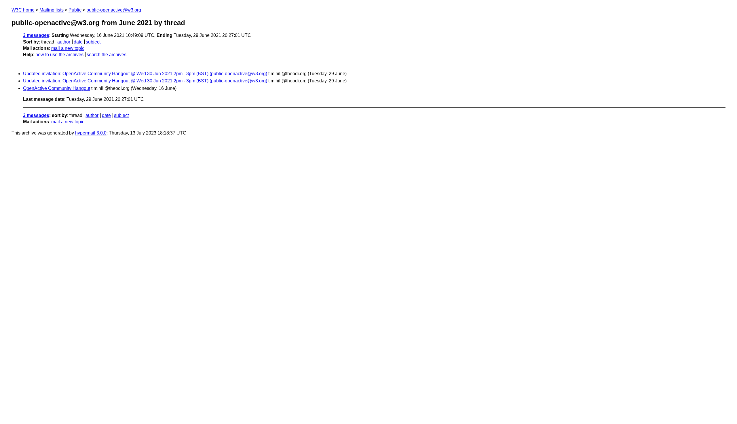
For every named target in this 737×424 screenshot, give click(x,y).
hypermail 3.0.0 (91, 132)
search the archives (106, 54)
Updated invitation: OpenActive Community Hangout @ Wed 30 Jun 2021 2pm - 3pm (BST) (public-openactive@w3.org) (145, 73)
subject (93, 41)
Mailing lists (51, 9)
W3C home (23, 9)
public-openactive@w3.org (113, 9)
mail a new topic (67, 48)
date (78, 41)
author (63, 41)
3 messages (36, 35)
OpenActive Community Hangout (56, 88)
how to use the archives (59, 54)
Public (75, 9)
